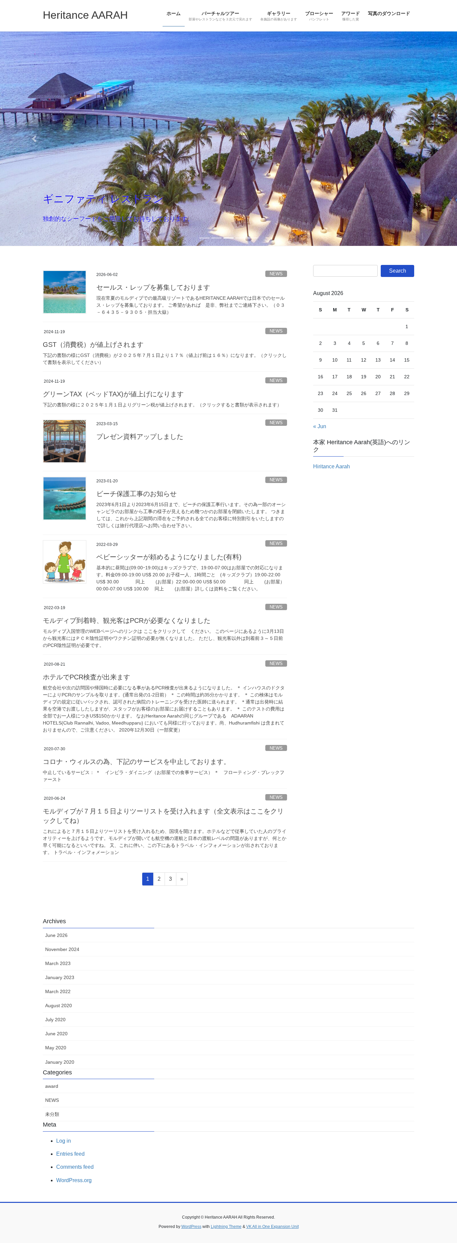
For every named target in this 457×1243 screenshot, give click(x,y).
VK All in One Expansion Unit (272, 1226)
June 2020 (56, 1033)
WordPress (191, 1226)
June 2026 (56, 935)
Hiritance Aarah (331, 466)
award (51, 1086)
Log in (63, 1141)
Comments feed (75, 1167)
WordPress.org (74, 1180)
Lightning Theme (226, 1226)
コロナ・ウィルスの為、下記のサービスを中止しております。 (136, 761)
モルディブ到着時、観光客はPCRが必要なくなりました (126, 620)
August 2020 (58, 1005)
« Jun (319, 426)
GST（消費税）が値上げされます (93, 344)
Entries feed (70, 1154)
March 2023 (58, 963)
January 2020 (59, 1062)
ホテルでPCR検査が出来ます (86, 677)
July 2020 (55, 1019)
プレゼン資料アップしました (139, 436)
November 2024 (62, 949)
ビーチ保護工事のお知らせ (136, 493)
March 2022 (58, 991)
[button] (34, 138)
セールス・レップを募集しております (153, 287)
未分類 (52, 1114)
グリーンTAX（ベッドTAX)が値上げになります (113, 394)
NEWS (276, 273)
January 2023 (59, 977)
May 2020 (55, 1047)
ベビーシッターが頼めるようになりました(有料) (169, 557)
